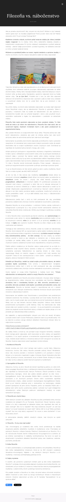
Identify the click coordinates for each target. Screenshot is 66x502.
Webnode (38, 499)
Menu (62, 4)
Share (9, 485)
